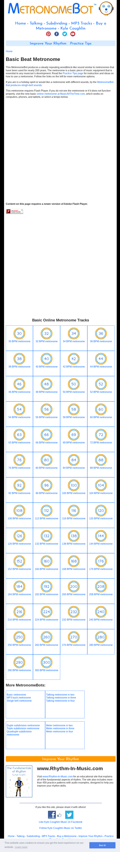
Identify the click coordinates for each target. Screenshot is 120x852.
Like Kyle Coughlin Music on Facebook (60, 822)
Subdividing (56, 23)
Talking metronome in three (61, 697)
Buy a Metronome (67, 836)
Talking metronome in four (60, 700)
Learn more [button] (21, 847)
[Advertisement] (61, 128)
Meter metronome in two (59, 725)
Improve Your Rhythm (48, 43)
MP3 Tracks (81, 23)
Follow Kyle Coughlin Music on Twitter (60, 828)
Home (20, 23)
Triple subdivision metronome (23, 728)
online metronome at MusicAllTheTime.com (61, 93)
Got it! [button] (102, 845)
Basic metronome (16, 694)
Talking (36, 23)
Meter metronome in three (60, 728)
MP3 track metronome (19, 697)
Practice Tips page (73, 73)
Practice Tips (80, 43)
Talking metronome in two (60, 694)
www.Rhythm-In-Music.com (57, 776)
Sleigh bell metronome (19, 700)
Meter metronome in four (59, 731)
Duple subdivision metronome (23, 725)
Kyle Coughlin (72, 28)
